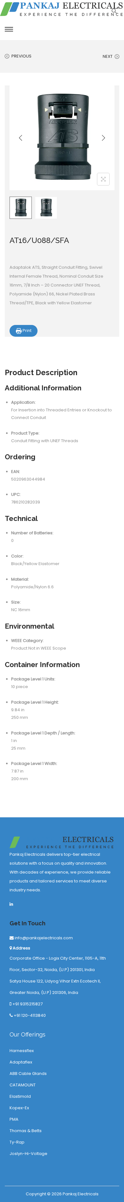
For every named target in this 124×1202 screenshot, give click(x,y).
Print (26, 331)
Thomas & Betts (26, 1131)
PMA (14, 1119)
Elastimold (20, 1096)
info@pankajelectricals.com (43, 938)
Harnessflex (22, 1051)
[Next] (103, 138)
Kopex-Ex (19, 1108)
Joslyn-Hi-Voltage (28, 1154)
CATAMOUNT (23, 1085)
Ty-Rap (17, 1142)
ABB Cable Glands (28, 1073)
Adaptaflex (21, 1062)
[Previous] (21, 138)
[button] (114, 13)
